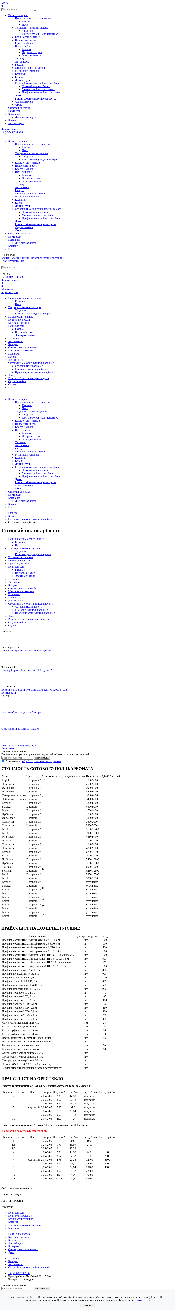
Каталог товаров (18, 15)
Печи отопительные (20, 1215)
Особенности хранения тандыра (20, 728)
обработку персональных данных (41, 761)
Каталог (13, 515)
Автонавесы (22, 61)
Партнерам (14, 110)
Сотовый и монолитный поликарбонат (38, 83)
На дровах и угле (32, 52)
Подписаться (42, 757)
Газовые (26, 49)
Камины (27, 21)
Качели (19, 77)
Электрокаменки (32, 55)
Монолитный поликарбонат (38, 89)
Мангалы (13, 1228)
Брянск (5, 257)
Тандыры (27, 30)
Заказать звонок (10, 129)
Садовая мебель (24, 101)
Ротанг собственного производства (35, 98)
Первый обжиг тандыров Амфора (21, 712)
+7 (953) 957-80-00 (12, 132)
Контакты (14, 120)
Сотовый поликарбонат (36, 86)
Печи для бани (23, 46)
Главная (12, 512)
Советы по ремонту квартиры (18, 745)
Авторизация (16, 123)
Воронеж (15, 257)
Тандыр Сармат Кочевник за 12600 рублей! (26, 670)
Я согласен (87, 1305)
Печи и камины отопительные (33, 18)
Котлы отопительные (27, 36)
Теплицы (20, 58)
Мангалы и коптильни (28, 70)
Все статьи (7, 748)
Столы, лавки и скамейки (30, 67)
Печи (25, 24)
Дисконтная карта (25, 117)
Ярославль (56, 257)
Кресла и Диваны (25, 43)
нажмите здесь (142, 1300)
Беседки (19, 64)
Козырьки (20, 73)
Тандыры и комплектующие (31, 27)
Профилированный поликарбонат (42, 92)
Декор (18, 95)
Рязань (46, 257)
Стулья (19, 104)
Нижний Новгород (31, 257)
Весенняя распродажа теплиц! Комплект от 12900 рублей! (35, 689)
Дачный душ (22, 80)
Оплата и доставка (19, 107)
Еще (10, 248)
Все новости (8, 692)
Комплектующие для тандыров (40, 33)
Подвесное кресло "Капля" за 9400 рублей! (26, 650)
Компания (14, 114)
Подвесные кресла (26, 40)
